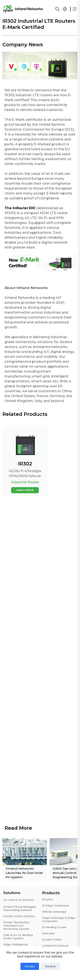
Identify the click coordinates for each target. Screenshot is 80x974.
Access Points (52, 939)
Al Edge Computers (55, 905)
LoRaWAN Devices (55, 945)
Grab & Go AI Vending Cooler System (18, 936)
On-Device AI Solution (18, 899)
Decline (50, 966)
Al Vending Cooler (54, 927)
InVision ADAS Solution (19, 916)
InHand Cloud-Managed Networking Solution (19, 908)
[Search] (57, 9)
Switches (48, 933)
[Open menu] (75, 9)
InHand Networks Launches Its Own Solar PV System (24, 873)
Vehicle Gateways (54, 911)
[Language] (65, 9)
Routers (47, 899)
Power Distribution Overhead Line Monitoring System (16, 925)
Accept (30, 966)
